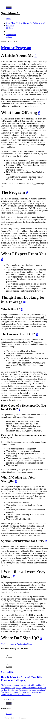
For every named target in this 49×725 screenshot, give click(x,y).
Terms (6, 718)
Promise (22, 718)
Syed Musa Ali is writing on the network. (26, 23)
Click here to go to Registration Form (16, 644)
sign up (9, 37)
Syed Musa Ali (10, 13)
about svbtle (11, 34)
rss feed (9, 28)
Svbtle (8, 8)
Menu (8, 19)
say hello (10, 25)
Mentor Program (16, 47)
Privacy (14, 718)
